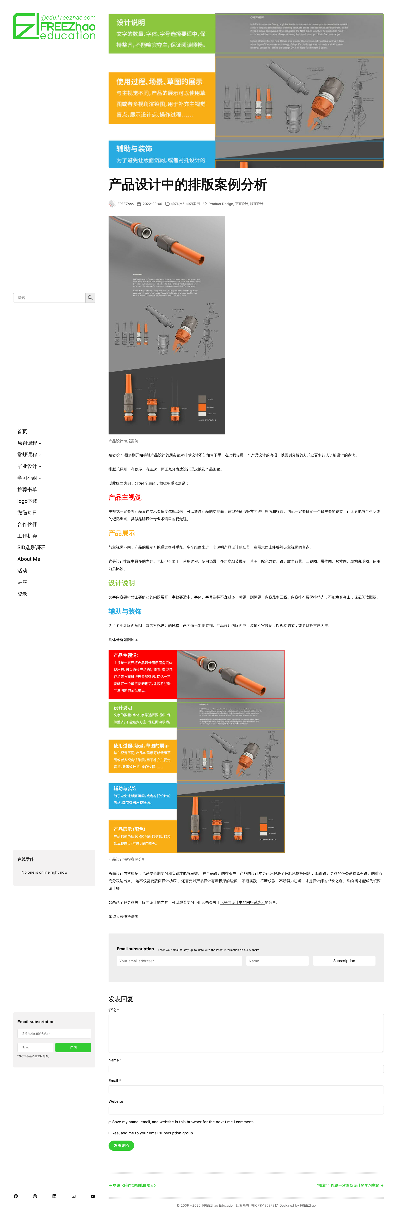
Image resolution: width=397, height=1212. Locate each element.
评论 (114, 1010)
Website (116, 1101)
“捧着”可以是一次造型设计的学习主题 (348, 1185)
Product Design (221, 204)
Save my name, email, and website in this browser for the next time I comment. (183, 1122)
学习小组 (178, 204)
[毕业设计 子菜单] (39, 466)
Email (115, 1080)
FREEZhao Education (218, 1205)
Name (115, 1060)
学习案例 (193, 204)
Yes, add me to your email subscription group (152, 1133)
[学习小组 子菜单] (39, 477)
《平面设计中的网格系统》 (242, 902)
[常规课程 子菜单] (39, 454)
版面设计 (256, 204)
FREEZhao (308, 1205)
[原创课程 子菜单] (39, 443)
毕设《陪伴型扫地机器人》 (135, 1185)
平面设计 (241, 204)
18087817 (270, 1205)
